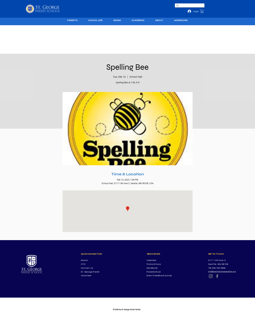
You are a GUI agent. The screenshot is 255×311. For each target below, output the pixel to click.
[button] (202, 11)
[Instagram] (210, 276)
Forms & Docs (154, 264)
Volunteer (86, 275)
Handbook (152, 268)
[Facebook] (217, 276)
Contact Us (87, 268)
